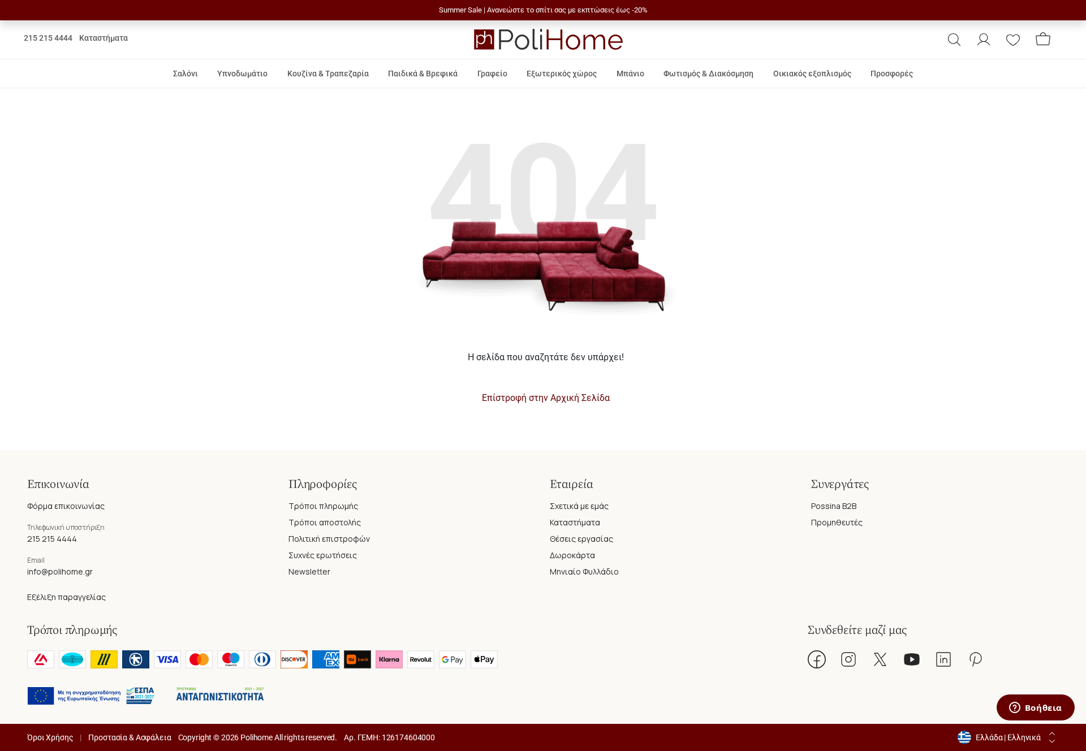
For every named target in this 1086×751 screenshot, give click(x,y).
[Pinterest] (975, 659)
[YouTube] (912, 659)
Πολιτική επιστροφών (329, 538)
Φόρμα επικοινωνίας (66, 505)
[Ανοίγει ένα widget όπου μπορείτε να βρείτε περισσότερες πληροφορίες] (1035, 708)
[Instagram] (848, 659)
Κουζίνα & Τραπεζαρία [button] (328, 73)
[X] (880, 659)
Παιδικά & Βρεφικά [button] (423, 73)
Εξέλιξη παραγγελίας (66, 597)
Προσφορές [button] (891, 73)
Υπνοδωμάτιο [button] (242, 73)
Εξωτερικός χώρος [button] (562, 73)
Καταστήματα (103, 37)
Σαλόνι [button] (185, 73)
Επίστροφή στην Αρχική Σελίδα (546, 397)
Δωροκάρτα (572, 555)
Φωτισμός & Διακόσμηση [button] (708, 73)
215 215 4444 (48, 37)
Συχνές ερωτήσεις (322, 555)
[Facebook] (817, 659)
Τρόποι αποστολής (324, 522)
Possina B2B (833, 505)
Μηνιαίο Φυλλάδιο (584, 571)
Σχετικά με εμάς (579, 505)
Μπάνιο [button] (630, 73)
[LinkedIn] (943, 659)
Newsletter (309, 571)
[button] (954, 40)
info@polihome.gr (60, 571)
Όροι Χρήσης (50, 737)
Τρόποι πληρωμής (323, 505)
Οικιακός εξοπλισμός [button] (812, 73)
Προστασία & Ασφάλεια (129, 737)
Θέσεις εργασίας (581, 538)
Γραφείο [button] (492, 73)
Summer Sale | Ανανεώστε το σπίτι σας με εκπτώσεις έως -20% (543, 10)
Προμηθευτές (837, 522)
